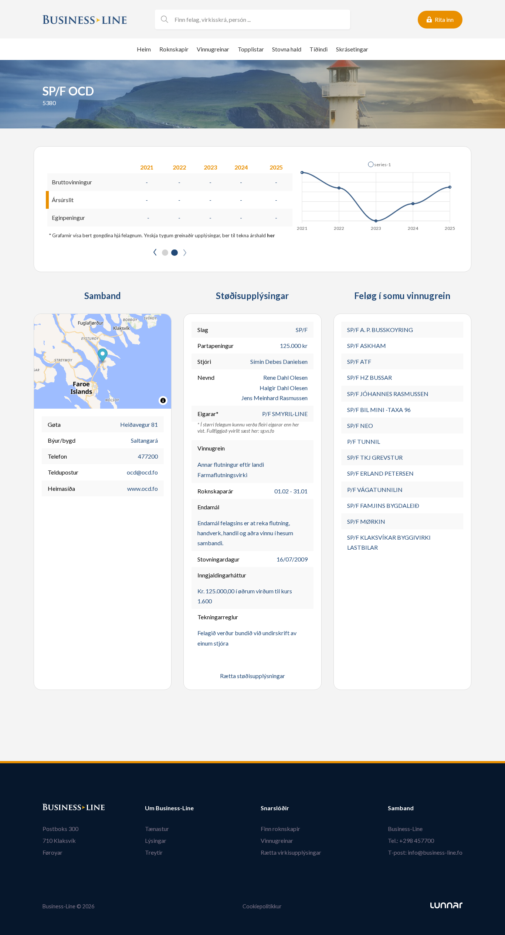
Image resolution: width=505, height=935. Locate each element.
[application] (376, 194)
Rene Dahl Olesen (285, 377)
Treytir (154, 852)
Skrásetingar (352, 49)
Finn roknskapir (280, 828)
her (271, 235)
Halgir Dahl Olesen (284, 387)
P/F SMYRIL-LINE (285, 413)
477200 (148, 456)
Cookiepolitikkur (262, 906)
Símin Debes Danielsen (279, 361)
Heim (144, 49)
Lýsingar (155, 840)
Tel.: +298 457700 (411, 840)
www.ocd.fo (142, 488)
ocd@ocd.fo (142, 472)
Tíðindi (318, 49)
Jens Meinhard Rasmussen (274, 397)
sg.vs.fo (267, 431)
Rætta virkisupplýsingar (291, 852)
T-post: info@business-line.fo (425, 852)
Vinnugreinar (213, 49)
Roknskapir (174, 49)
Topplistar (251, 49)
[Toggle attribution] (163, 400)
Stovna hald (286, 49)
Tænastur (157, 828)
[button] (379, 164)
